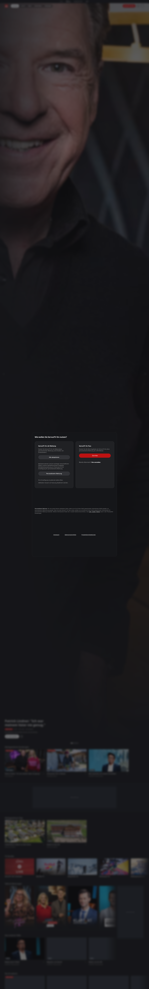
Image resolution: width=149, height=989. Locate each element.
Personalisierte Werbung (54, 473)
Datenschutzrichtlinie (70, 534)
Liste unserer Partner (94, 511)
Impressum (56, 534)
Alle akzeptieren (54, 457)
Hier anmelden (95, 462)
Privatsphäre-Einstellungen (88, 534)
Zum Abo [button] (95, 455)
